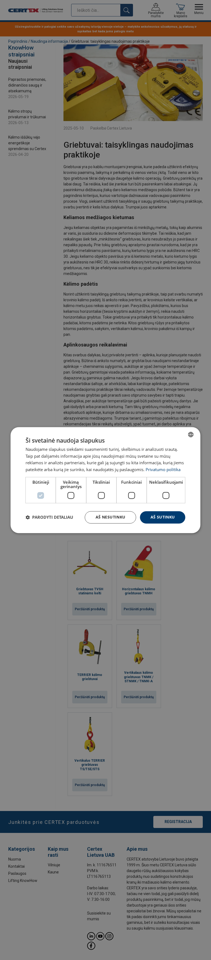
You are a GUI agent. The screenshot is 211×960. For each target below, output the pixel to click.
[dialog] (105, 480)
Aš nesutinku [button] (111, 517)
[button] (49, 517)
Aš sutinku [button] (163, 517)
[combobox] (191, 434)
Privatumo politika (163, 469)
